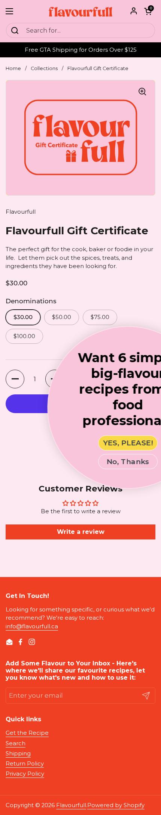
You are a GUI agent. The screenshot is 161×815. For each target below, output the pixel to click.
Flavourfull (71, 805)
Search (15, 743)
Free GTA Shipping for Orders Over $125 (81, 50)
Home (13, 68)
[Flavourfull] (80, 11)
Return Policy (25, 763)
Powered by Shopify (116, 805)
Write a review (80, 531)
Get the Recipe (27, 733)
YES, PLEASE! (94, 443)
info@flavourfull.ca (32, 626)
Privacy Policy (25, 773)
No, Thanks (94, 461)
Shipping (18, 753)
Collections (44, 68)
